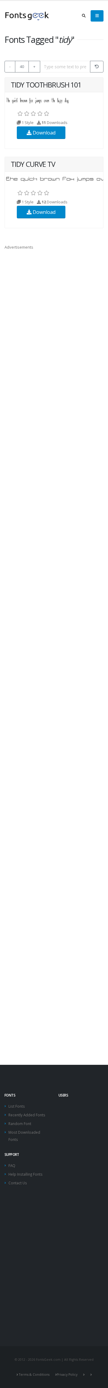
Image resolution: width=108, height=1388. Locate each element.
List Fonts (16, 1106)
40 (22, 66)
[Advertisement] (54, 1285)
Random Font (19, 1123)
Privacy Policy (67, 1374)
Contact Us (17, 1182)
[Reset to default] (97, 66)
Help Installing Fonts (25, 1174)
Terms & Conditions (34, 1374)
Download (44, 132)
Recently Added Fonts (26, 1114)
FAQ (11, 1165)
